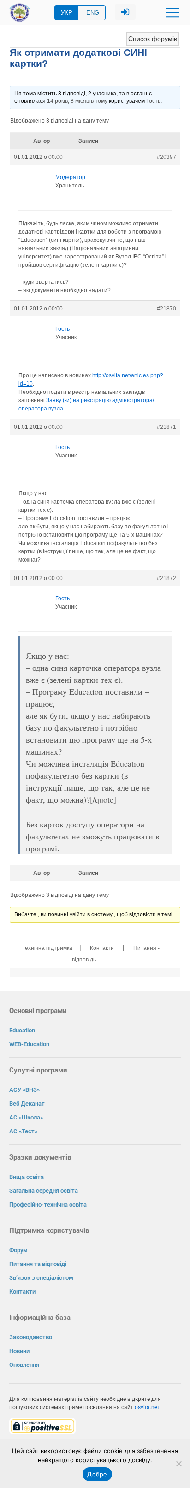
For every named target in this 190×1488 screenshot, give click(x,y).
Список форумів (152, 38)
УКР (66, 12)
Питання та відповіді (37, 1263)
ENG (92, 12)
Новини (19, 1350)
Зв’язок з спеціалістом (41, 1277)
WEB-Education (29, 1044)
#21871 (166, 427)
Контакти (102, 948)
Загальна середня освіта (43, 1190)
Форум (18, 1250)
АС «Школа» (26, 1117)
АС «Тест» (23, 1131)
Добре (97, 1474)
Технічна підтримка (47, 948)
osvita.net (147, 1407)
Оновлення (24, 1364)
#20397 (166, 157)
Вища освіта (26, 1176)
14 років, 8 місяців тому (77, 101)
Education (22, 1030)
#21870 (166, 308)
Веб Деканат (27, 1103)
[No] (178, 1463)
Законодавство (30, 1337)
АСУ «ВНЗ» (24, 1089)
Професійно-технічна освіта (48, 1204)
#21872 (166, 578)
